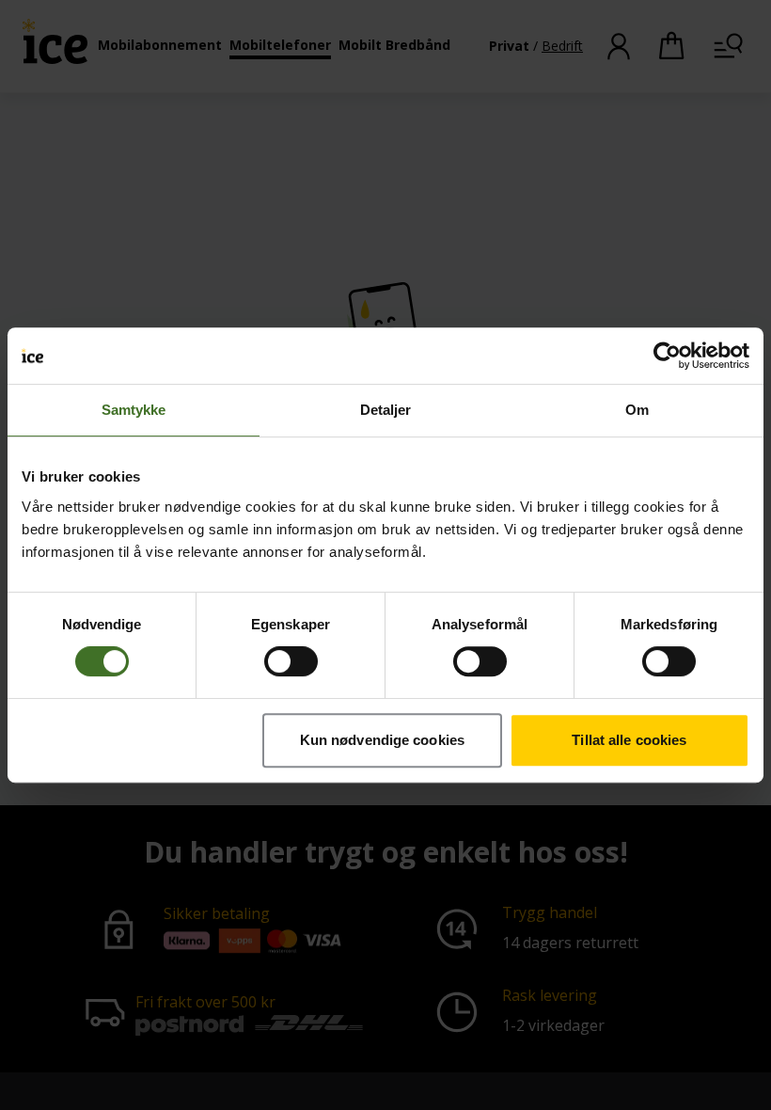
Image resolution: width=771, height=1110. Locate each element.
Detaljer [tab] (386, 410)
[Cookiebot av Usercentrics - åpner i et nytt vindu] (667, 355)
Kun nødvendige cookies (382, 740)
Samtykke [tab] (134, 410)
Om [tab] (637, 410)
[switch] (291, 661)
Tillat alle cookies (629, 740)
